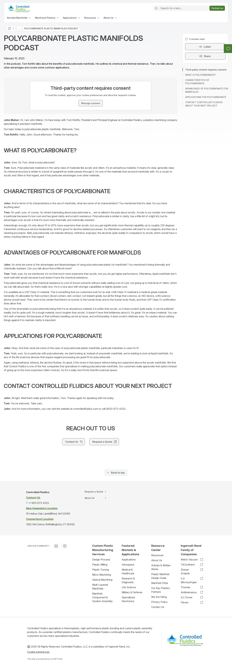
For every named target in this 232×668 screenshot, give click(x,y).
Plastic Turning (100, 569)
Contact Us (157, 607)
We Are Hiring (159, 596)
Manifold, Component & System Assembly (102, 597)
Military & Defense (132, 592)
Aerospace (128, 564)
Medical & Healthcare (128, 571)
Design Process (101, 559)
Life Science (129, 587)
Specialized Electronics (128, 599)
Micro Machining (101, 574)
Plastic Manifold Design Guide (160, 576)
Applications (129, 559)
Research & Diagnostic (128, 580)
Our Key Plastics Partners (160, 589)
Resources (157, 555)
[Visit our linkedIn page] (56, 546)
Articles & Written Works (161, 567)
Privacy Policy (159, 602)
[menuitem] (19, 17)
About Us (156, 560)
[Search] (156, 8)
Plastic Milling (99, 564)
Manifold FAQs (159, 583)
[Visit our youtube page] (65, 546)
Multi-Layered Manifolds (100, 586)
